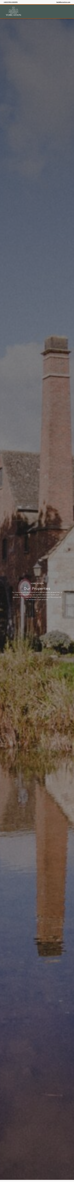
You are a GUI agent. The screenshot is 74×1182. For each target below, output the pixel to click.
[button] (70, 2)
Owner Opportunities (37, 587)
